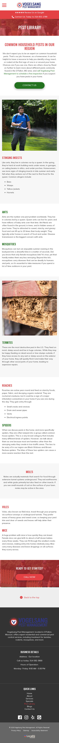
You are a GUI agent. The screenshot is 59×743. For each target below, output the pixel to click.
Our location (34, 656)
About (29, 696)
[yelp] (33, 717)
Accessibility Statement (39, 730)
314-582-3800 (36, 660)
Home (29, 693)
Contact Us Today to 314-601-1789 (31, 16)
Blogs (29, 706)
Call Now (29, 577)
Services (29, 698)
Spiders (6, 425)
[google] (39, 717)
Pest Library (29, 27)
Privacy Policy (16, 730)
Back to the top (31, 597)
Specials (29, 701)
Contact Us (29, 85)
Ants (5, 212)
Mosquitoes (9, 244)
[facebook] (20, 717)
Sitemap (26, 730)
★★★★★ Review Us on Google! (29, 12)
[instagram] (26, 717)
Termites (7, 342)
